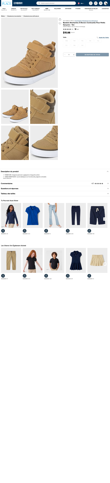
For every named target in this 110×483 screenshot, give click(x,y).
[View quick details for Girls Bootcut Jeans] (46, 231)
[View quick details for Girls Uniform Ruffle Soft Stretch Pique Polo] (24, 276)
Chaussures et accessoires (14, 16)
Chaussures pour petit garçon (31, 16)
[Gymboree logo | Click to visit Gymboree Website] (18, 3)
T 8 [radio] (74, 45)
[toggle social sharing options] (60, 19)
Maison (3, 16)
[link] (91, 3)
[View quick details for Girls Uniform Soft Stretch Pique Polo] (3, 231)
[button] (80, 3)
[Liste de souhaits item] (96, 4)
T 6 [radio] (98, 41)
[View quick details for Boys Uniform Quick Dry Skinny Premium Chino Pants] (3, 276)
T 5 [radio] (90, 41)
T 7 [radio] (66, 45)
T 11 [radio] (74, 41)
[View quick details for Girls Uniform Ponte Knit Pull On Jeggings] (68, 231)
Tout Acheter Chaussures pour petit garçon (86, 21)
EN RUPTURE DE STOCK (92, 54)
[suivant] (105, 219)
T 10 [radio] (66, 41)
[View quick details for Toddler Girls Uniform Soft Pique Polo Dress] (68, 276)
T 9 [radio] (82, 45)
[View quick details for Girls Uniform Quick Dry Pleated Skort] (89, 276)
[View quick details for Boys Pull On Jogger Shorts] (89, 231)
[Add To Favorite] (60, 23)
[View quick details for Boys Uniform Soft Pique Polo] (46, 276)
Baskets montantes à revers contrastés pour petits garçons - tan (84, 24)
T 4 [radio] (82, 41)
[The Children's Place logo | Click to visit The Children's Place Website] (6, 3)
